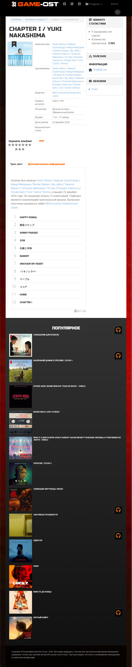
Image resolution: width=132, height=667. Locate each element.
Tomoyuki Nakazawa (71, 81)
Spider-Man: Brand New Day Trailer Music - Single (59, 386)
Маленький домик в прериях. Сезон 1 (53, 360)
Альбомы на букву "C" (36, 19)
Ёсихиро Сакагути (61, 84)
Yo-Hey (68, 57)
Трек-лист (16, 164)
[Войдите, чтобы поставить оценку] (9, 145)
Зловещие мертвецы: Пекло (48, 489)
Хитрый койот (40, 617)
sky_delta (74, 50)
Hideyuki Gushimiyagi (66, 180)
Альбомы (17, 19)
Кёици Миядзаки (75, 47)
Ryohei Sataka (61, 50)
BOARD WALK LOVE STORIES (46, 412)
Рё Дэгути (59, 75)
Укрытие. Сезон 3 (42, 463)
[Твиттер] (64, 4)
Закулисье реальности (45, 515)
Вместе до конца (42, 592)
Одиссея (37, 540)
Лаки (35, 566)
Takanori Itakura (60, 54)
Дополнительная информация (46, 164)
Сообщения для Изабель (46, 335)
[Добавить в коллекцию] (14, 44)
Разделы (94, 4)
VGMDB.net (100, 69)
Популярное (66, 328)
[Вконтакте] (79, 4)
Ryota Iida (57, 78)
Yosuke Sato (70, 60)
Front (95, 89)
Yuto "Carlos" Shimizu (69, 87)
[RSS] (72, 4)
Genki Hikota (58, 44)
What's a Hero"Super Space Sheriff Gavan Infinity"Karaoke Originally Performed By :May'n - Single (77, 438)
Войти (114, 3)
